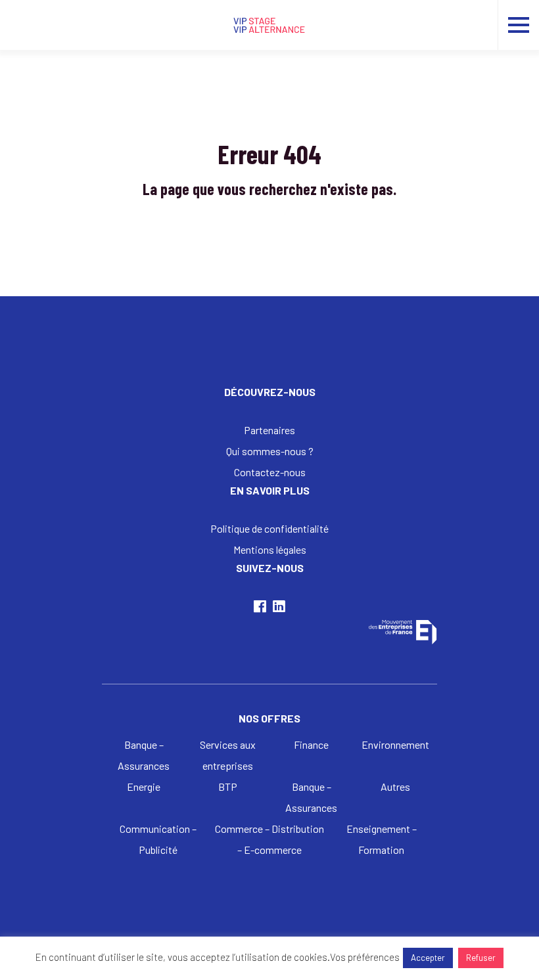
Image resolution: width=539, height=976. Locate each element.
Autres (395, 786)
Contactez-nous (270, 472)
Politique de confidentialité (269, 528)
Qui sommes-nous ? (270, 451)
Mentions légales (269, 549)
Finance (311, 744)
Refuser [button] (481, 957)
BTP (227, 786)
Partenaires (269, 430)
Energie (143, 786)
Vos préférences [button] (365, 957)
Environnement (395, 744)
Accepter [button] (428, 957)
